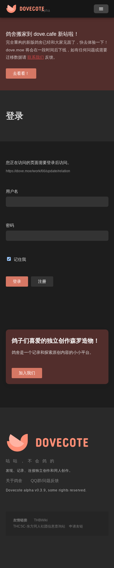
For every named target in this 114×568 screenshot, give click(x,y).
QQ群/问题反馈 (45, 480)
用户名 (12, 191)
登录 (17, 281)
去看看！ (21, 73)
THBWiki (41, 520)
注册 (42, 281)
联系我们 (35, 57)
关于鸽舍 (14, 480)
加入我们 (27, 373)
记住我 (20, 259)
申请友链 (76, 526)
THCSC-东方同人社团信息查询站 (39, 526)
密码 (10, 225)
